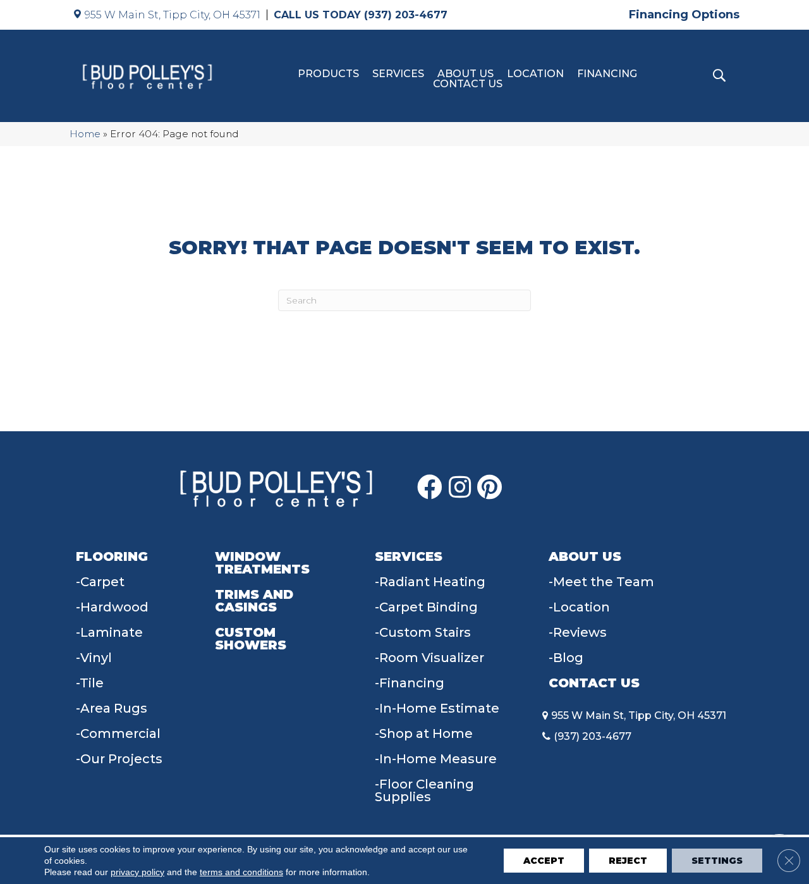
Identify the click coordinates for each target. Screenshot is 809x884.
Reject (628, 860)
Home (85, 134)
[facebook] (429, 487)
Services (398, 74)
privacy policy (137, 872)
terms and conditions (241, 872)
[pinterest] (489, 487)
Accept (543, 860)
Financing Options (684, 14)
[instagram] (460, 487)
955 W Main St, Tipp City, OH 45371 (172, 14)
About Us (465, 74)
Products (328, 74)
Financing (607, 74)
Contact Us (467, 84)
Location (535, 74)
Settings (717, 860)
